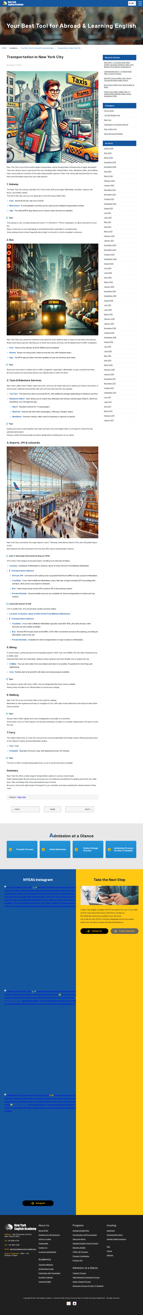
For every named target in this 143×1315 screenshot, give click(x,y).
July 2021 (107, 213)
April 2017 (107, 407)
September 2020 (110, 259)
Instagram (40, 1203)
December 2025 (110, 162)
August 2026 (108, 148)
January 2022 (109, 185)
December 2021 (110, 190)
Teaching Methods (46, 1265)
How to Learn (109, 111)
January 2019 (109, 324)
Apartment (111, 1231)
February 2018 (109, 370)
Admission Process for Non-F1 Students (88, 1286)
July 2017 (107, 397)
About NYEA (43, 1231)
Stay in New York (110, 129)
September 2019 (110, 296)
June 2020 (108, 273)
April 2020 (108, 278)
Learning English (45, 1282)
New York (22, 797)
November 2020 (110, 250)
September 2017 (110, 393)
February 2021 (109, 236)
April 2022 (107, 171)
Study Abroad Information (113, 134)
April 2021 (107, 227)
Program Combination (81, 1256)
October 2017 (109, 388)
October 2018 (109, 333)
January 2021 (109, 241)
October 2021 (109, 199)
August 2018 (108, 342)
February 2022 (109, 181)
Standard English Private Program (85, 1243)
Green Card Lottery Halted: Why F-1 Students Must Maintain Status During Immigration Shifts (117, 94)
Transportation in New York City (69, 48)
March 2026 (108, 158)
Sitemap (110, 1255)
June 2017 (108, 402)
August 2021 (108, 208)
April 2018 (107, 360)
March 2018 (108, 365)
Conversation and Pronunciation (85, 1235)
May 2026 (107, 153)
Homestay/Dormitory (115, 1235)
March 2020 (108, 282)
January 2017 (109, 420)
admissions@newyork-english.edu (23, 1249)
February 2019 (109, 319)
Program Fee (78, 1260)
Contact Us (97, 931)
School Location (45, 1239)
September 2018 (110, 337)
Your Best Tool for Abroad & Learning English (37, 48)
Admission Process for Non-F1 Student (123, 849)
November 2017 (110, 383)
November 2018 (110, 328)
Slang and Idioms (79, 1239)
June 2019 (108, 310)
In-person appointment (47, 1252)
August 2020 (108, 264)
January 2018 (109, 374)
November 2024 (110, 167)
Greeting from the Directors (49, 1235)
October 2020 (109, 254)
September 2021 (110, 204)
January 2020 (109, 287)
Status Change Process (90, 849)
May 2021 (107, 222)
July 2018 (107, 347)
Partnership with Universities (49, 1273)
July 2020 (107, 268)
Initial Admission (57, 849)
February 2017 (109, 416)
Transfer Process (24, 849)
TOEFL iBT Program (80, 1252)
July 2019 (107, 305)
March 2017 (108, 411)
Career (109, 1251)
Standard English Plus (81, 1231)
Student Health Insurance (116, 1239)
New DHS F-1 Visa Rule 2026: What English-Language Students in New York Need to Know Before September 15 (119, 65)
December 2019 (110, 291)
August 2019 (108, 301)
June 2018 (108, 351)
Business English (79, 1248)
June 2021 (108, 218)
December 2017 (110, 379)
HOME (4, 48)
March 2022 (108, 176)
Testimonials (43, 1243)
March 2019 (108, 314)
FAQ (108, 1247)
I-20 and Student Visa (112, 115)
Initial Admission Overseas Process (86, 1277)
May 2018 (107, 356)
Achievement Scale (46, 1269)
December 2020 (110, 245)
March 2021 (108, 231)
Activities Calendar (46, 1277)
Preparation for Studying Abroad (116, 125)
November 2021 (110, 194)
